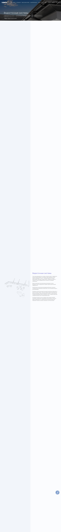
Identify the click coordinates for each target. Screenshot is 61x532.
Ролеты (39, 2)
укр (58, 2)
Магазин (53, 2)
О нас (46, 2)
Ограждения (18, 2)
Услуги (42, 2)
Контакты (49, 2)
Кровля (14, 2)
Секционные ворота (33, 2)
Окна (11, 2)
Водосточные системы (25, 2)
